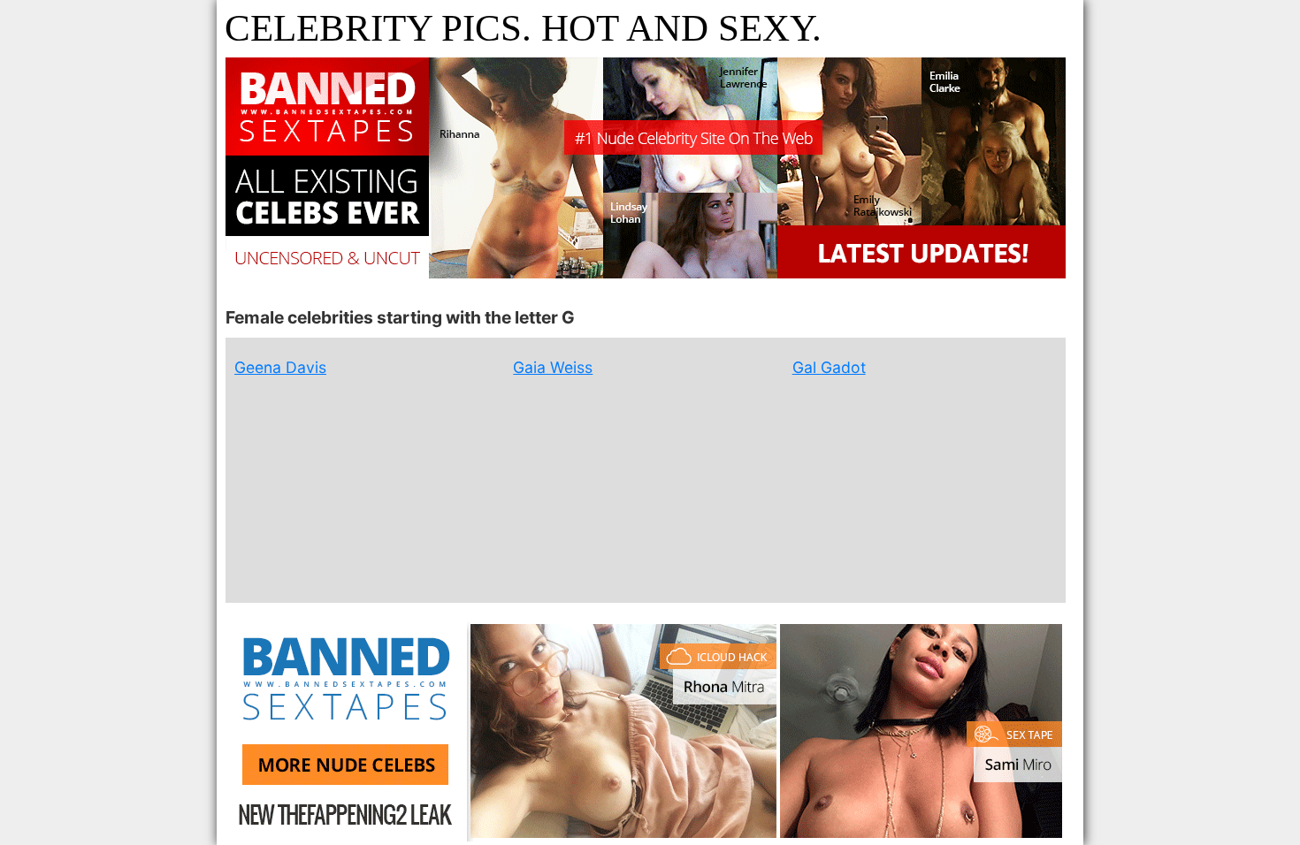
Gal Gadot (829, 367)
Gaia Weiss (553, 367)
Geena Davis (280, 367)
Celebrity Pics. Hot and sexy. (523, 28)
